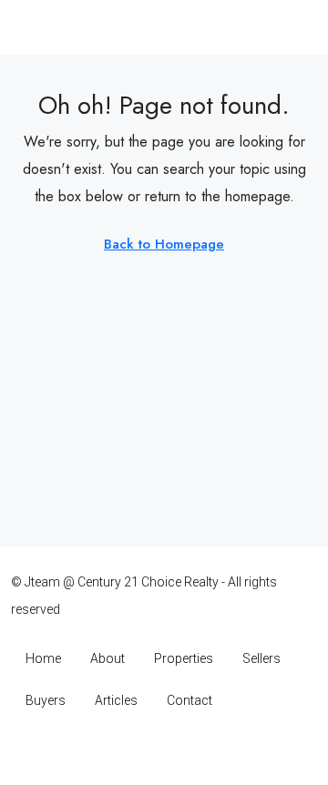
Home (43, 658)
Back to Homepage (164, 244)
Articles (116, 700)
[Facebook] (100, 749)
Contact (189, 700)
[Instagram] (132, 749)
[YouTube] (196, 749)
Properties (183, 658)
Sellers (261, 658)
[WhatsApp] (228, 749)
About (107, 658)
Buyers (46, 700)
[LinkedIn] (164, 749)
